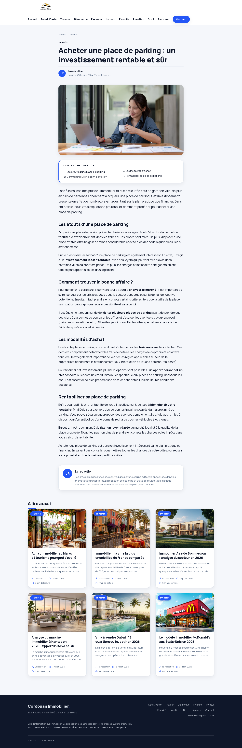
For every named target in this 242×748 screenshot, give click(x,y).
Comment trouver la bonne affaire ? (87, 176)
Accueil (32, 19)
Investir (111, 19)
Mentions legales (197, 715)
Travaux (65, 19)
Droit (151, 19)
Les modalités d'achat (138, 170)
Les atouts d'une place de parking (86, 171)
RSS (212, 715)
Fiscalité (124, 19)
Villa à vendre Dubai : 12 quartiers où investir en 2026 (117, 639)
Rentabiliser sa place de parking (144, 175)
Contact (181, 19)
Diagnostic (81, 19)
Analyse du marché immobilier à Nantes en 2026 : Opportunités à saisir (53, 641)
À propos (163, 19)
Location (138, 19)
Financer (96, 19)
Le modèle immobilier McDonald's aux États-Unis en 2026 (184, 639)
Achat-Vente (49, 19)
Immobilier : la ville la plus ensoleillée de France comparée (119, 555)
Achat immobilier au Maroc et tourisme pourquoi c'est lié (54, 555)
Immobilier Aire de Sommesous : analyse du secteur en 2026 (182, 555)
